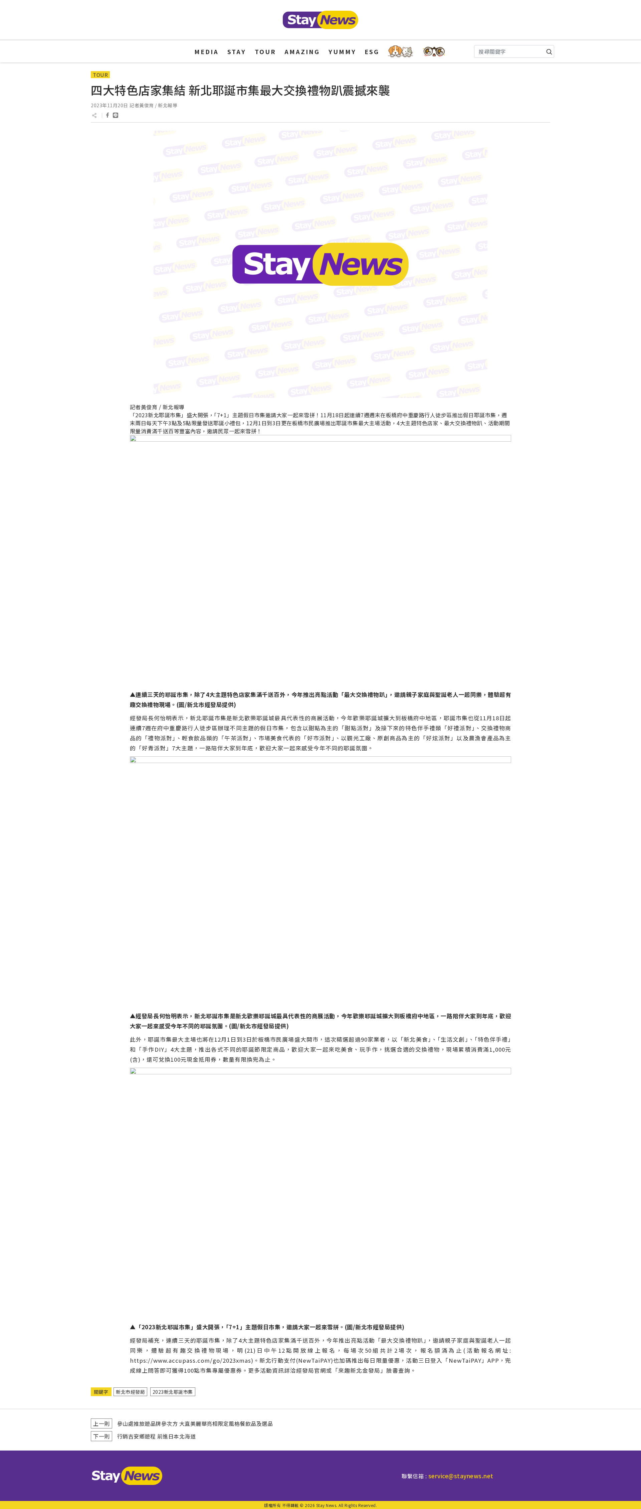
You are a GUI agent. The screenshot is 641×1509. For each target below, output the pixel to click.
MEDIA (206, 51)
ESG (372, 51)
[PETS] (400, 51)
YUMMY (342, 51)
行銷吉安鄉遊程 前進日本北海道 (156, 1436)
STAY (236, 51)
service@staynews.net (460, 1476)
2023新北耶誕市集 (173, 1391)
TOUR (265, 51)
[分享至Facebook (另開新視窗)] (107, 115)
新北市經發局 (130, 1391)
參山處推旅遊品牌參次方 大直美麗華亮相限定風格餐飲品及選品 (195, 1423)
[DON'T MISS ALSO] (434, 51)
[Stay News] (124, 1476)
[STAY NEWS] (320, 20)
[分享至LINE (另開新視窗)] (115, 115)
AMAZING (302, 51)
